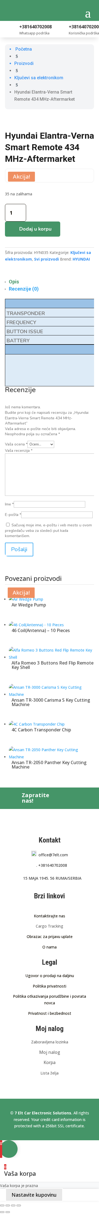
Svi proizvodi (46, 259)
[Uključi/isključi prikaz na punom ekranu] (8, 1205)
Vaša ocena (16, 444)
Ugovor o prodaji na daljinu (49, 975)
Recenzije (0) (24, 289)
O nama (49, 947)
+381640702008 (51, 865)
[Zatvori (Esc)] (18, 1205)
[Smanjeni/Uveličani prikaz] (2, 1205)
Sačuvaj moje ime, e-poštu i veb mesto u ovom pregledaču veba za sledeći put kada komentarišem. (48, 530)
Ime (9, 504)
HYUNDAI (81, 259)
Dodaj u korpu (35, 229)
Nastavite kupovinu (34, 1194)
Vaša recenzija (18, 450)
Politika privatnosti (49, 986)
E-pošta (13, 514)
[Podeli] (13, 1205)
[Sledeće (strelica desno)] (8, 1212)
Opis (14, 282)
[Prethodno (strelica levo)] (2, 1212)
